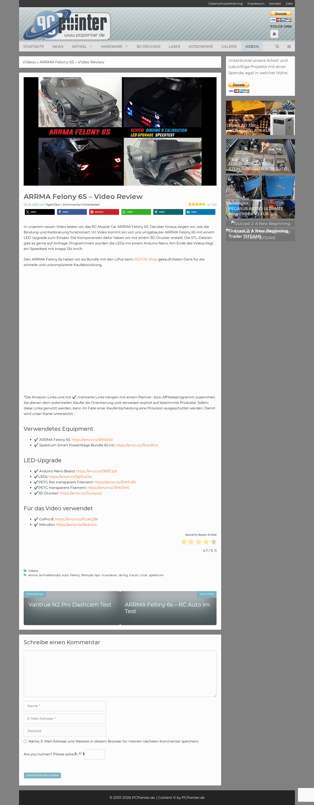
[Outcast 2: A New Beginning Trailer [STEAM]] (260, 237)
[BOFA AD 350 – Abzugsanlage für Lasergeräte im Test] (260, 132)
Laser (174, 46)
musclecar (109, 575)
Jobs (289, 3)
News (57, 46)
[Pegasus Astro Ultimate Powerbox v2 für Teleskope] (260, 215)
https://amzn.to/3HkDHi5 (108, 487)
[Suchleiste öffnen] (277, 46)
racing (123, 575)
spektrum (156, 575)
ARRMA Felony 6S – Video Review (72, 62)
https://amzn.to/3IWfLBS (115, 482)
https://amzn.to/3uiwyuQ (81, 493)
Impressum (256, 3)
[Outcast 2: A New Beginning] (260, 223)
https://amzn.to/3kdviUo (76, 524)
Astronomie (200, 46)
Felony (75, 575)
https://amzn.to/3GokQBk (76, 519)
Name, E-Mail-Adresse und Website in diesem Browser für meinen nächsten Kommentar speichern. (114, 741)
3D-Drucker (148, 46)
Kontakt (275, 3)
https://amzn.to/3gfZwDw (70, 476)
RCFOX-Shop (145, 259)
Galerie (229, 46)
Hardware (112, 46)
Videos (252, 46)
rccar (144, 575)
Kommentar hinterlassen (81, 204)
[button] (289, 46)
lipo (97, 575)
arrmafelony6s (49, 575)
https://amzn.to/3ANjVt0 (92, 439)
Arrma (33, 575)
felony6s (87, 575)
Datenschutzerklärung (225, 3)
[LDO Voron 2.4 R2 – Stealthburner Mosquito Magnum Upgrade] (260, 170)
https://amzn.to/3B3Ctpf (96, 471)
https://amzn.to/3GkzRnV (137, 445)
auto (65, 575)
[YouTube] (274, 34)
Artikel (79, 46)
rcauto (134, 575)
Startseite (33, 46)
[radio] (184, 543)
